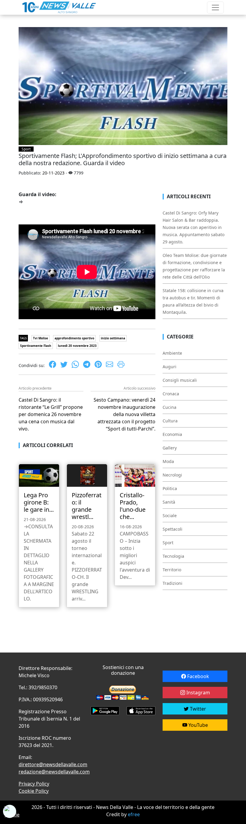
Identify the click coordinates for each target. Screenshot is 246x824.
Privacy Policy (34, 783)
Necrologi (172, 475)
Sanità (169, 502)
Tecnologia (173, 556)
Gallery (170, 448)
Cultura (170, 421)
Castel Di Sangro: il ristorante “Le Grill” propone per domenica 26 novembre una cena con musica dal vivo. (51, 414)
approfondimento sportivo (74, 338)
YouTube (197, 725)
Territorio (172, 569)
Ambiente (172, 353)
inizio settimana (113, 338)
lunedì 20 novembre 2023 (77, 346)
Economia (172, 434)
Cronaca (171, 394)
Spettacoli (172, 529)
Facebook (197, 676)
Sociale (170, 515)
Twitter (197, 708)
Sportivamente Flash (35, 346)
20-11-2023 (53, 173)
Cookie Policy (34, 791)
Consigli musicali (180, 380)
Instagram (197, 692)
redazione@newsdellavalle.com (54, 771)
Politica (170, 488)
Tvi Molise (40, 338)
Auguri (169, 366)
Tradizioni (172, 583)
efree (134, 814)
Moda (168, 461)
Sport (26, 149)
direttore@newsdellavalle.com (53, 764)
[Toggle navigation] (215, 8)
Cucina (169, 407)
